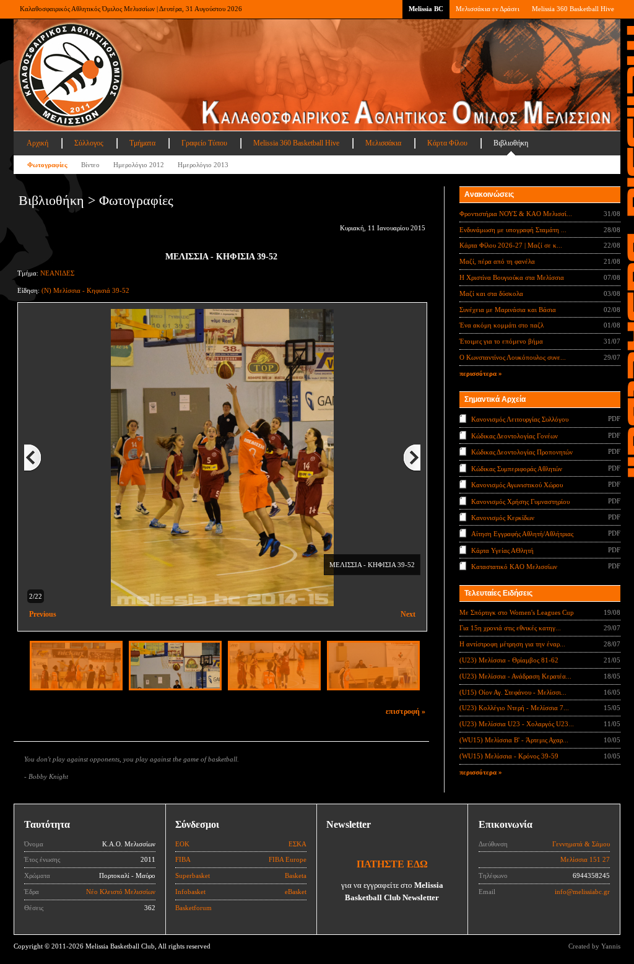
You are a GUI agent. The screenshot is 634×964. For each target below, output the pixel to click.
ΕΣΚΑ (297, 844)
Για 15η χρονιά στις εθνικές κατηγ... (510, 628)
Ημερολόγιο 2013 (203, 164)
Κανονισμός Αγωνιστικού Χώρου (517, 485)
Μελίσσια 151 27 (585, 859)
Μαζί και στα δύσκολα (491, 293)
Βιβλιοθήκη (510, 143)
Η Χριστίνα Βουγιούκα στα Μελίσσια (511, 277)
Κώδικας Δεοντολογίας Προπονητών (522, 452)
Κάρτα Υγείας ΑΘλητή (502, 550)
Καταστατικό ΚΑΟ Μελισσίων (514, 566)
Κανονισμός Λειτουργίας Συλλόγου (519, 419)
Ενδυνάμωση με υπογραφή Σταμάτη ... (513, 229)
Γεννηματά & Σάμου (581, 844)
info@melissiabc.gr (582, 891)
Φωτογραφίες (47, 164)
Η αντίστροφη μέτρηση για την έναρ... (512, 644)
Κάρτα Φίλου (447, 143)
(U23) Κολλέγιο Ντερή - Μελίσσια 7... (514, 707)
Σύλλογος (88, 143)
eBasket (295, 891)
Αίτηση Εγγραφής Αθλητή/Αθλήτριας (522, 533)
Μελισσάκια (383, 143)
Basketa (295, 875)
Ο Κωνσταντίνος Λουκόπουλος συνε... (512, 357)
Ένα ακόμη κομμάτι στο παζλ (501, 325)
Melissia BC (426, 8)
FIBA (183, 859)
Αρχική (37, 143)
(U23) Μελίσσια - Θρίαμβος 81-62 (508, 660)
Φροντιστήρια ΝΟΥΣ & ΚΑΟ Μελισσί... (515, 213)
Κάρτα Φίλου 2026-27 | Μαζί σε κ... (510, 245)
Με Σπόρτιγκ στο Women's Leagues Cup (516, 612)
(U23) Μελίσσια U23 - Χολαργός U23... (516, 723)
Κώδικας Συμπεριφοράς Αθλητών (516, 468)
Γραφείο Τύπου (204, 143)
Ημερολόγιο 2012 (138, 164)
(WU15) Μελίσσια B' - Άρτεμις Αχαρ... (513, 740)
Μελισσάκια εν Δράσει (487, 8)
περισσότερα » (480, 373)
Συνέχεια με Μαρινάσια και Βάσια (507, 309)
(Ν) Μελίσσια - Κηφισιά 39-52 (85, 290)
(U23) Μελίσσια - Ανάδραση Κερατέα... (515, 676)
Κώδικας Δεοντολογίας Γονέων (514, 435)
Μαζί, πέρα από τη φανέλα (497, 261)
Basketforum (193, 907)
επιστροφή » (405, 711)
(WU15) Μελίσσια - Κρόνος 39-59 (508, 756)
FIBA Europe (287, 859)
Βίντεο (90, 164)
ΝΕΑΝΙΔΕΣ (57, 273)
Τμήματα (142, 143)
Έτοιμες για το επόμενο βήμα (501, 341)
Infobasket (190, 891)
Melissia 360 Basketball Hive (573, 8)
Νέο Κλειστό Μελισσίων (120, 891)
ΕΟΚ (182, 844)
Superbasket (192, 875)
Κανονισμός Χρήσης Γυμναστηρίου (520, 501)
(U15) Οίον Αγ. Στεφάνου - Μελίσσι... (513, 692)
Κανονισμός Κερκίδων (502, 517)
